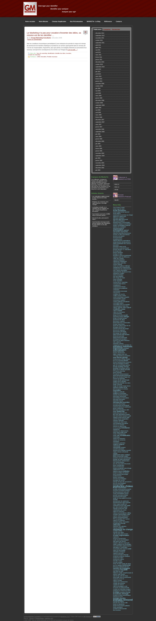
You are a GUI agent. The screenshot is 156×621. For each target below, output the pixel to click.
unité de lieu (116, 575)
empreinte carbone (118, 343)
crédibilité (122, 309)
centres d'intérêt (117, 264)
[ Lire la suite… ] (72, 50)
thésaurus (116, 566)
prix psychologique (120, 483)
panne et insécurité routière (120, 456)
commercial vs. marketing (120, 282)
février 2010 (98, 78)
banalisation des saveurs (124, 243)
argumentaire (124, 231)
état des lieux (116, 602)
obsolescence (117, 450)
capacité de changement (120, 261)
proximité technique (124, 490)
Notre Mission (43, 21)
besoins (115, 249)
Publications (98, 29)
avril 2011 (98, 52)
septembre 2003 (99, 165)
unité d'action (121, 574)
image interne (126, 386)
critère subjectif (127, 307)
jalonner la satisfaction (125, 407)
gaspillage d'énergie (123, 366)
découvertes (116, 331)
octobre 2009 (99, 86)
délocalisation (125, 334)
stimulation (116, 551)
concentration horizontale (120, 291)
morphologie (116, 437)
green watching (117, 372)
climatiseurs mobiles (118, 273)
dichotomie (116, 319)
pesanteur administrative (122, 460)
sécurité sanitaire (118, 562)
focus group (122, 357)
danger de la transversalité (120, 315)
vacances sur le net (118, 578)
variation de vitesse (118, 584)
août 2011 (98, 45)
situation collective (118, 543)
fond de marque (125, 359)
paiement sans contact (121, 455)
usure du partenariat (125, 577)
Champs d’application (59, 21)
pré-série (123, 492)
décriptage (123, 331)
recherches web (122, 508)
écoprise (115, 595)
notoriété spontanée (118, 449)
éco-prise (128, 590)
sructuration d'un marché (120, 548)
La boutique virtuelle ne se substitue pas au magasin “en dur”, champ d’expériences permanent (100, 209)
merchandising (117, 423)
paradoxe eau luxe (118, 457)
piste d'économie (125, 463)
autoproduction (117, 242)
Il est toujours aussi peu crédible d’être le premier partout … (101, 214)
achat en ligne (117, 212)
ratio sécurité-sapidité (121, 507)
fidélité (114, 357)
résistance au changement (125, 529)
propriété (128, 489)
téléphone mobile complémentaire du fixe (124, 573)
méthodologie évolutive (119, 447)
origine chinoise (117, 452)
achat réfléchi (116, 213)
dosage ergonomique (119, 324)
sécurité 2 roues (117, 560)
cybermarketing (117, 313)
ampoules (115, 224)
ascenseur (128, 233)
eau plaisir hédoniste (124, 340)
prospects (116, 490)
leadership (120, 411)
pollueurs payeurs (118, 471)
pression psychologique (119, 478)
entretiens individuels (122, 346)
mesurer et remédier (118, 425)
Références (108, 21)
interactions (116, 396)
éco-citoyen (121, 590)
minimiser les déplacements (120, 431)
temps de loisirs (117, 563)
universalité (116, 577)
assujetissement (117, 239)
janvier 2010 (98, 81)
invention (68, 53)
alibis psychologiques (119, 221)
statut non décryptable (119, 550)
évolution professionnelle (120, 608)
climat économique (118, 274)
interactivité (123, 396)
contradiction (126, 301)
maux (125, 422)
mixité (118, 432)
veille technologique (118, 586)
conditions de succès (119, 294)
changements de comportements (122, 269)
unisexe (115, 574)
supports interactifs (118, 553)
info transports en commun (120, 389)
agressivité (125, 219)
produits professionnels (119, 489)
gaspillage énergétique (119, 368)
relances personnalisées (120, 513)
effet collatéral (117, 342)
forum (126, 360)
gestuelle (127, 369)
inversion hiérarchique (119, 404)
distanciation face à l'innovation (121, 322)
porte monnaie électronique (120, 474)
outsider (115, 453)
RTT (124, 519)
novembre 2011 (99, 38)
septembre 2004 (99, 155)
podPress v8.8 (49, 618)
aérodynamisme (126, 242)
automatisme (126, 240)
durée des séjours (118, 325)
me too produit (117, 428)
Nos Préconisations (76, 21)
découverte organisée (119, 330)
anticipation (118, 230)
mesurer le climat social (119, 426)
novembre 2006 (99, 129)
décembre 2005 (99, 141)
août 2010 (98, 69)
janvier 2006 (98, 139)
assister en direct (118, 234)
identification (51, 53)
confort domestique (118, 297)
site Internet (122, 541)
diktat (123, 319)
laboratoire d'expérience (119, 410)
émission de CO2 (118, 596)
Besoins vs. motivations (124, 249)
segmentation (124, 535)
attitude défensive (118, 240)
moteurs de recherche (119, 440)
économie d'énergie (125, 592)
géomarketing (120, 375)
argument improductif (119, 233)
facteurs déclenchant (119, 352)
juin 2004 (97, 158)
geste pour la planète (119, 369)
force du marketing (42, 53)
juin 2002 (97, 170)
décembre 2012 (99, 33)
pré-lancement (117, 492)
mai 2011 (97, 50)
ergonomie (118, 348)
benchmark (126, 248)
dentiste (121, 316)
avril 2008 (98, 112)
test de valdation (117, 565)
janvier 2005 (98, 151)
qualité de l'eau (117, 498)
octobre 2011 (99, 40)
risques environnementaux (120, 517)
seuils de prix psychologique (121, 540)
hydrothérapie (125, 380)
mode (125, 432)
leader (114, 411)
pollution (126, 471)
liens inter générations (119, 414)
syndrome (116, 556)
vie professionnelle (124, 587)
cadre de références (124, 257)
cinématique (123, 270)
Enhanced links (39, 618)
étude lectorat (117, 605)
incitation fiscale (123, 387)
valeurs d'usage (117, 580)
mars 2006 (98, 136)
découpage (126, 328)
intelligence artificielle (118, 392)
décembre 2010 (99, 62)
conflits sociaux (117, 295)
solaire (115, 544)
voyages (128, 589)
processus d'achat (118, 484)
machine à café (126, 416)
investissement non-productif (121, 405)
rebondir (115, 508)
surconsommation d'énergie (120, 554)
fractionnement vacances (124, 362)
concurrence (116, 292)
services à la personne (119, 538)
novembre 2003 (99, 163)
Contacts (119, 21)
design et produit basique (120, 318)
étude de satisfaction (118, 604)
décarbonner (122, 327)
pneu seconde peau (118, 466)
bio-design (116, 251)
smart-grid (126, 543)
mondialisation (125, 435)
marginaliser (125, 419)
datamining (116, 316)
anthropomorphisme (118, 228)
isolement (115, 407)
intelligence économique (119, 393)
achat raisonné (125, 212)
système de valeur (118, 557)
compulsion (116, 289)
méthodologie (116, 446)
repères (115, 516)
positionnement (117, 475)
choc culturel (116, 270)
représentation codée (124, 514)
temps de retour (126, 563)
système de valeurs (118, 559)
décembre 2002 (99, 167)
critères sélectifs (117, 307)
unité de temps (124, 575)
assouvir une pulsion (118, 236)
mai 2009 (97, 90)
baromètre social (117, 248)
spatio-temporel (127, 545)
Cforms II (31, 618)
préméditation (120, 493)
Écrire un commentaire (35, 39)
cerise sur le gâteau (118, 266)
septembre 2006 (99, 131)
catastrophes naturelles (119, 263)
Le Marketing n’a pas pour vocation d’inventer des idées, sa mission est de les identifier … (54, 34)
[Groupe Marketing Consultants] (30, 14)
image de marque (118, 386)
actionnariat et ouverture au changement (124, 215)
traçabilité (124, 570)
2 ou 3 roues (116, 207)
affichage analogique (118, 218)
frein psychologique (118, 363)
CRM (38, 56)
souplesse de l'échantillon (124, 544)
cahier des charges (118, 258)
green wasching (120, 371)
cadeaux (115, 257)
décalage (115, 327)
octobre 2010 (99, 64)
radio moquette (126, 502)
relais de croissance (118, 511)
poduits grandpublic (118, 468)
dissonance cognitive (119, 321)
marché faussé (117, 419)
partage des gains (118, 459)
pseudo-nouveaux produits (120, 495)
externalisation (119, 350)
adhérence (116, 216)
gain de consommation (119, 365)
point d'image (127, 468)
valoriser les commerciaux (120, 581)
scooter (116, 535)
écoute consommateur (124, 595)
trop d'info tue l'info (118, 571)
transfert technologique (121, 568)
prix (114, 483)
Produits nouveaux (52, 56)
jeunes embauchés (118, 408)
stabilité (129, 548)
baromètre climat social (119, 246)
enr (130, 345)
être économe (117, 610)
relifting (129, 513)
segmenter (116, 537)
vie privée (115, 587)
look (114, 416)
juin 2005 (97, 143)
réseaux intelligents (118, 528)
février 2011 (98, 57)
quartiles (115, 499)
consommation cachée (119, 298)
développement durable (119, 339)
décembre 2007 (99, 119)
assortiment (126, 234)
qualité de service (126, 498)
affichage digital (117, 219)
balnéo (115, 243)
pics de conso (117, 463)
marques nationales (118, 420)
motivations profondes (119, 443)
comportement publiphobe (120, 288)
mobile (122, 432)
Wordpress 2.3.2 (65, 616)
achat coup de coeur (118, 209)
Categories (107, 29)
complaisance (117, 285)
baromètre (116, 245)
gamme (128, 365)
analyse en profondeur (125, 224)
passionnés (126, 459)
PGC (114, 462)
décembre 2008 (99, 100)
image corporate (117, 384)
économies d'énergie (120, 594)
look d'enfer (119, 416)
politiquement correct (119, 469)
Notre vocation (30, 21)
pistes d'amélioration (118, 465)
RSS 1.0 (117, 187)
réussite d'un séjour (118, 532)
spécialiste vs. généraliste (120, 547)
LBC (128, 410)
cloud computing (117, 279)
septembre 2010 (99, 66)
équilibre (121, 601)
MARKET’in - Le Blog (93, 21)
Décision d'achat (117, 328)
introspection (118, 402)
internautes (122, 399)
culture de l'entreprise (119, 312)
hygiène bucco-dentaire (119, 381)
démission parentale (118, 336)
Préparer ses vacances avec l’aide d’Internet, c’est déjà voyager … (100, 203)
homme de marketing (119, 378)
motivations (116, 441)
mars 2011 (98, 54)
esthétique (126, 348)
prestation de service (119, 480)
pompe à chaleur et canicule (121, 472)
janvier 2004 (98, 160)
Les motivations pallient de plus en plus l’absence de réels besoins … (100, 198)
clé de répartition (117, 280)
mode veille (116, 435)
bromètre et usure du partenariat (122, 255)
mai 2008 (97, 110)
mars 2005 (98, 146)
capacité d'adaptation (119, 260)
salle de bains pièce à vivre (120, 533)
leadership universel (118, 413)
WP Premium (87, 616)
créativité (116, 309)
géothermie (127, 375)
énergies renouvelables (126, 599)
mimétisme (125, 428)
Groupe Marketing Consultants (41, 38)
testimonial (126, 565)
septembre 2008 (99, 105)
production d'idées (123, 486)
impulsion (115, 387)
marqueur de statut (118, 422)
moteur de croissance (119, 438)
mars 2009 (98, 95)
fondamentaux (117, 359)
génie (114, 375)
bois (120, 251)
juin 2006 (97, 134)
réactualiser (126, 522)
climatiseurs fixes (126, 272)
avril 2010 (98, 74)
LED (125, 413)
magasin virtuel (117, 417)
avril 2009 (98, 93)
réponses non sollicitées (119, 526)
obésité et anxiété (126, 450)
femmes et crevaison (124, 355)
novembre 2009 (99, 83)
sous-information (117, 545)
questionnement (117, 502)
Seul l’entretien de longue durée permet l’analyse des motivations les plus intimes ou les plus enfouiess (101, 224)
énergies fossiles (119, 598)
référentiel (116, 525)
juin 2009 (97, 88)
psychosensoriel (117, 496)
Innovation (43, 56)
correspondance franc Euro (120, 306)
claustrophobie (117, 272)
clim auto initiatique (118, 276)
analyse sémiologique (119, 225)
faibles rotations (117, 354)
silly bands (116, 541)
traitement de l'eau (124, 566)
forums (115, 362)
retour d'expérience (123, 516)
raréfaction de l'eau (118, 505)
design (126, 316)
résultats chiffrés (117, 531)
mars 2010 (98, 76)
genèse (128, 368)
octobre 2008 (99, 102)
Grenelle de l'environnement (120, 374)
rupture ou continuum (119, 520)
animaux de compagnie (119, 227)
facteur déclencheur (118, 351)
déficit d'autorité (117, 334)
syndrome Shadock (124, 556)
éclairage (115, 590)
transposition (116, 570)
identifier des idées (60, 53)
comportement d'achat (119, 286)
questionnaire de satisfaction (121, 501)
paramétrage (127, 457)
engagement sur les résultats (121, 345)
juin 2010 (97, 71)
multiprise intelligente (118, 444)
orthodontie (125, 452)
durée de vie (126, 325)
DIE (120, 319)
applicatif (126, 230)
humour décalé (117, 380)
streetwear (122, 551)
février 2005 (98, 148)
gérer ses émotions (118, 377)
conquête (126, 297)
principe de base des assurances (122, 481)
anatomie (127, 225)
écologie (116, 592)
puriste (124, 496)
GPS (114, 371)
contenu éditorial (117, 301)
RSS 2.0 (117, 184)
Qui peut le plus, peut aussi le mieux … (100, 218)
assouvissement (117, 237)
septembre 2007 (99, 122)
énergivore (116, 601)
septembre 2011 (99, 42)
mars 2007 (98, 124)
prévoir (126, 493)
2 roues (122, 207)
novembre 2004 (99, 153)
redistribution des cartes (119, 510)
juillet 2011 (98, 47)
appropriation (116, 231)
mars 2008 (98, 114)
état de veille (124, 602)
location (128, 414)
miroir (114, 432)
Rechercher (116, 29)
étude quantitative (118, 607)
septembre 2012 (99, 35)
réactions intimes (117, 522)
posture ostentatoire (118, 477)
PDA (114, 460)
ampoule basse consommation (121, 222)
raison (114, 504)
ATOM (116, 189)
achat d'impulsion (119, 210)
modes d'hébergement (119, 434)
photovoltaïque (120, 462)
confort (124, 295)
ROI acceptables (117, 519)
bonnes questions (118, 252)
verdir (125, 586)
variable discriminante (119, 583)
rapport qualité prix (122, 504)
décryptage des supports (120, 333)
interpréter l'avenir (118, 400)
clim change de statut (119, 277)
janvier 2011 (98, 59)
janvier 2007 (98, 126)
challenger (127, 266)
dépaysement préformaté (120, 337)
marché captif (125, 417)
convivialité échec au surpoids (121, 304)
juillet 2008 (98, 107)
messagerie (125, 423)
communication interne (119, 283)
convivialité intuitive (118, 303)
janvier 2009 (98, 98)
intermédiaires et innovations (121, 398)
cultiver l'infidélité (117, 310)
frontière (126, 363)
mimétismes (116, 429)
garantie (115, 366)
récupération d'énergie (119, 523)
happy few (127, 377)
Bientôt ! (117, 200)
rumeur (128, 519)
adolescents (122, 216)
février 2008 (98, 117)
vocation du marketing (34, 54)
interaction (125, 395)
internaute (116, 399)
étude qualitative (125, 605)
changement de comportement (121, 267)
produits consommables (119, 487)
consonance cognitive (119, 300)
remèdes (115, 514)
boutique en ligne (117, 254)
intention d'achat (117, 395)
